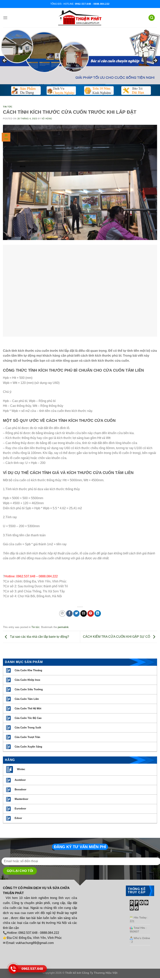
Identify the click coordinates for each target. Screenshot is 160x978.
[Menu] (5, 17)
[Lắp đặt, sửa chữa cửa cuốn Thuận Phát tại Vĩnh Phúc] (80, 17)
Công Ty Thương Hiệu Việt (99, 972)
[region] (80, 61)
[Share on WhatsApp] (62, 613)
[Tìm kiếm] (151, 18)
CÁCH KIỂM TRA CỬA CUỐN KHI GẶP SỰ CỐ (117, 636)
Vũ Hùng (47, 118)
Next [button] (155, 61)
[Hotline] (13, 968)
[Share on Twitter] (76, 613)
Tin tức (7, 107)
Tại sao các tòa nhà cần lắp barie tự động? (39, 636)
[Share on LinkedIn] (97, 613)
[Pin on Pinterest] (90, 613)
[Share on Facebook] (69, 613)
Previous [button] (5, 61)
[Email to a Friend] (83, 613)
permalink (63, 627)
